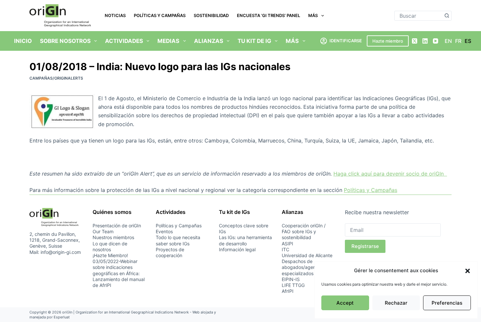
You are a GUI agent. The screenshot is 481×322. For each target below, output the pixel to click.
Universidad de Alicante (307, 255)
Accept (345, 303)
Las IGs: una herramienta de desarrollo (245, 240)
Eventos (164, 231)
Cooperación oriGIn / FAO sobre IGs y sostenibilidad (304, 231)
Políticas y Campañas (160, 15)
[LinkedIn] (425, 41)
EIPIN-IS (291, 279)
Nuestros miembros (113, 237)
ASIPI (287, 243)
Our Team (103, 231)
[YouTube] (435, 41)
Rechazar (396, 303)
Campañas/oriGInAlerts (56, 78)
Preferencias (447, 303)
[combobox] (418, 16)
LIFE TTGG (293, 285)
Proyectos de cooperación (170, 252)
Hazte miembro (387, 41)
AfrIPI (288, 291)
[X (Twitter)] (414, 41)
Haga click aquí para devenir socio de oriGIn (390, 173)
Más (313, 15)
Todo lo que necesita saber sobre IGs (178, 240)
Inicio (23, 41)
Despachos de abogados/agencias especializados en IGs (305, 267)
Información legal (237, 249)
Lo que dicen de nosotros (110, 246)
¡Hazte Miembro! (110, 255)
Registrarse (365, 246)
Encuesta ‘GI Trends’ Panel (268, 15)
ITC (285, 249)
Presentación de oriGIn (117, 225)
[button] (467, 271)
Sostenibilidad (211, 15)
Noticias (115, 15)
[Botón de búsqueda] (446, 15)
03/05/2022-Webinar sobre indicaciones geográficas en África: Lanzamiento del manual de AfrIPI (119, 273)
